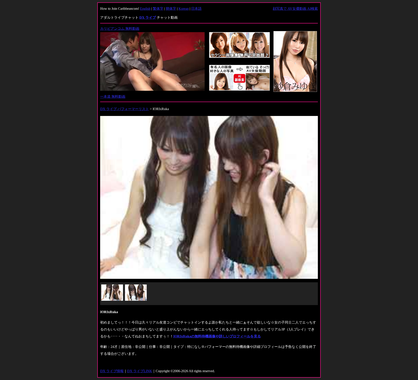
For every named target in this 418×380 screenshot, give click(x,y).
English (145, 8)
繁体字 (158, 8)
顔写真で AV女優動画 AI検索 (295, 8)
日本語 (196, 8)
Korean (184, 8)
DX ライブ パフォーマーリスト (124, 109)
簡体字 (171, 8)
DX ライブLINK (139, 371)
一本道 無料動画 (112, 96)
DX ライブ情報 (112, 371)
